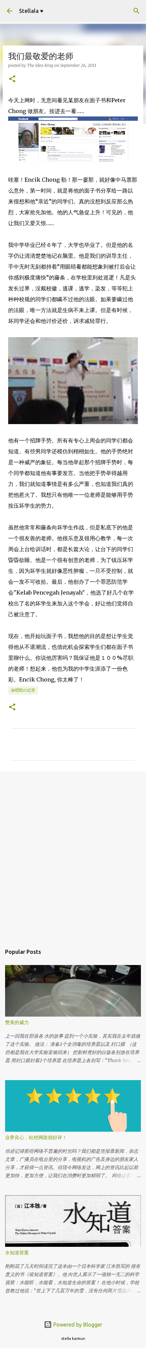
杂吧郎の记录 (23, 690)
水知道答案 (17, 1252)
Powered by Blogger (77, 1325)
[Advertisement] (73, 855)
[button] (12, 79)
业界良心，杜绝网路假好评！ (36, 1137)
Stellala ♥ (31, 11)
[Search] (136, 11)
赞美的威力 (17, 1022)
